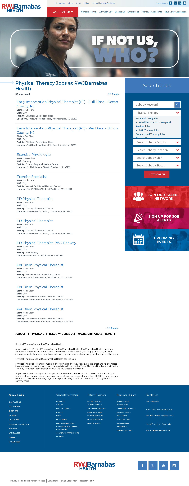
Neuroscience (123, 423)
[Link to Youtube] (164, 465)
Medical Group (94, 423)
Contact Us (15, 402)
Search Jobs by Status (151, 165)
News (78, 3)
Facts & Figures (63, 408)
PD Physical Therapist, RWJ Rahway (46, 243)
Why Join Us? (105, 12)
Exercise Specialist (32, 177)
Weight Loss (122, 427)
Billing (86, 3)
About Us (60, 401)
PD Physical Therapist (35, 199)
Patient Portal (94, 401)
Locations (120, 12)
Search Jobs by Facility (151, 142)
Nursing (13, 429)
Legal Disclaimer (69, 480)
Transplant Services (126, 408)
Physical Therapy (147, 112)
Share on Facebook (170, 3)
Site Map (60, 437)
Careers (13, 415)
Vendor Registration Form (158, 430)
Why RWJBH (60, 3)
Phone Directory (95, 416)
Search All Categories (147, 118)
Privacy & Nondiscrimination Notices (27, 480)
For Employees (152, 401)
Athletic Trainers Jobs (147, 130)
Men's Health (122, 416)
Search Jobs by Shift (149, 158)
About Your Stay (94, 405)
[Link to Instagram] (175, 465)
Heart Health (123, 401)
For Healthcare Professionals (103, 3)
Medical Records (95, 419)
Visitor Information (96, 408)
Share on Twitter (175, 3)
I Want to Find (60, 12)
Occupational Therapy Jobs (150, 134)
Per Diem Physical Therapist (40, 265)
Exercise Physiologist (34, 155)
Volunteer (14, 442)
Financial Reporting (65, 423)
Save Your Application (176, 12)
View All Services (124, 430)
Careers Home (88, 12)
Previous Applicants (152, 12)
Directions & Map (95, 412)
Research (14, 420)
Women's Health (124, 412)
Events (59, 412)
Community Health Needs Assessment (67, 428)
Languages (14, 433)
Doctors (13, 411)
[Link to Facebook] (143, 465)
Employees (133, 12)
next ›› (116, 93)
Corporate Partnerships (67, 433)
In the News (61, 419)
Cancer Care (122, 405)
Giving (70, 3)
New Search (157, 174)
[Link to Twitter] (153, 465)
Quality (59, 405)
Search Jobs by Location (152, 150)
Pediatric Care (123, 419)
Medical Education (19, 424)
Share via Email (184, 3)
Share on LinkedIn (179, 3)
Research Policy (86, 480)
